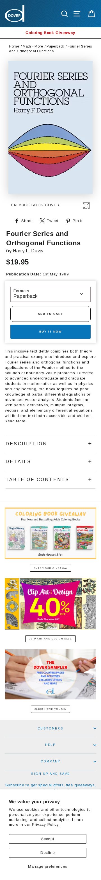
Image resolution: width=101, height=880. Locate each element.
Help (50, 744)
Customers (50, 728)
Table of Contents (37, 479)
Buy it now (50, 331)
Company (50, 761)
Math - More (33, 46)
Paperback (55, 46)
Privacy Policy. (45, 824)
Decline (47, 852)
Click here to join (51, 709)
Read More (15, 421)
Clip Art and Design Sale (50, 638)
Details (18, 461)
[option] (50, 32)
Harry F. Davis (28, 250)
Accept (47, 839)
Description (26, 443)
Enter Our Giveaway (50, 568)
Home (14, 46)
